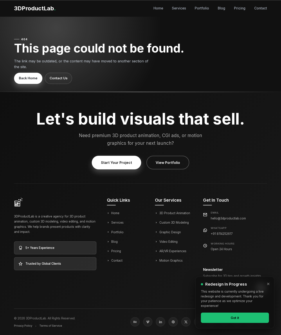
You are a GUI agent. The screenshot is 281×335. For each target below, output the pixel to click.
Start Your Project (116, 162)
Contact (260, 8)
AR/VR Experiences (172, 251)
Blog (221, 8)
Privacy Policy (23, 325)
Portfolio (202, 8)
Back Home (28, 78)
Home (158, 8)
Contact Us (58, 78)
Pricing (239, 8)
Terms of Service (50, 325)
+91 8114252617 (222, 233)
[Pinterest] (173, 321)
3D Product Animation (174, 213)
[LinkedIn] (160, 321)
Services (179, 8)
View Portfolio (168, 162)
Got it (235, 317)
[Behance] (135, 321)
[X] (186, 321)
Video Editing (168, 241)
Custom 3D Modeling (174, 222)
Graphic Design (170, 232)
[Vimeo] (147, 321)
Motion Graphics (171, 260)
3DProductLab (35, 8)
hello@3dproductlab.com (228, 218)
